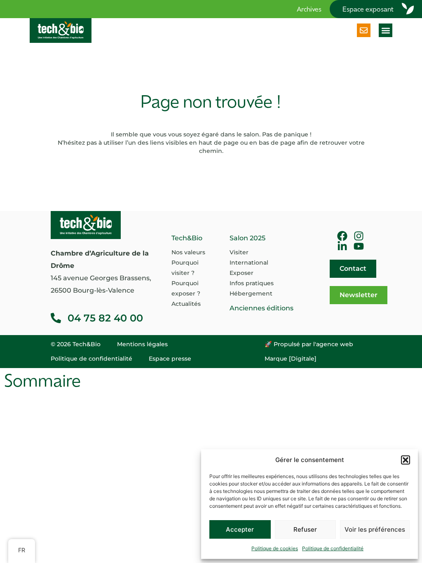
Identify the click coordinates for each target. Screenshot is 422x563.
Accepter (240, 529)
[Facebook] (342, 236)
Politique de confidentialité (332, 548)
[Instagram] (359, 236)
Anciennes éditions (261, 308)
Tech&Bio (186, 238)
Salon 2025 (247, 238)
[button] (405, 460)
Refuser (305, 529)
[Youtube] (359, 246)
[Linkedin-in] (342, 246)
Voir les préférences (375, 529)
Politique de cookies (274, 548)
